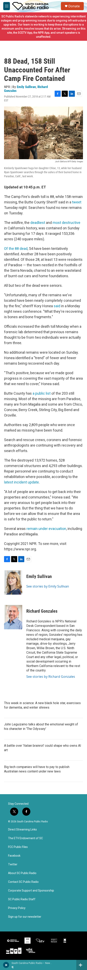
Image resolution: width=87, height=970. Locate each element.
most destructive (66, 222)
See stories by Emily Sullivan (47, 586)
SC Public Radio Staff (21, 899)
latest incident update (21, 482)
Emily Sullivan (26, 87)
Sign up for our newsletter (24, 916)
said (57, 306)
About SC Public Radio (22, 873)
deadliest (38, 222)
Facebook (14, 855)
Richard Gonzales (41, 611)
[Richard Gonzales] (13, 617)
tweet (76, 202)
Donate (74, 6)
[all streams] (81, 965)
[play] (6, 965)
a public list (42, 393)
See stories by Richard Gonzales (50, 676)
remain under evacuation (46, 528)
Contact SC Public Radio (23, 881)
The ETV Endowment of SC (25, 838)
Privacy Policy (16, 908)
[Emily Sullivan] (13, 582)
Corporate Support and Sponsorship (31, 890)
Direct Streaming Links (22, 829)
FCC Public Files (18, 847)
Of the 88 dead (16, 248)
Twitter (12, 864)
